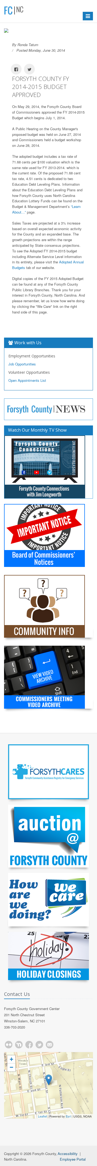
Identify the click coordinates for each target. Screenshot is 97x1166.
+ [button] (11, 1059)
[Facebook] (29, 1044)
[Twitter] (39, 1044)
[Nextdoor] (19, 1044)
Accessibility (68, 1153)
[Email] (49, 1044)
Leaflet (42, 1116)
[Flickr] (8, 1044)
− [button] (11, 1067)
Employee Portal (73, 1159)
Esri (68, 1116)
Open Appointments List (27, 380)
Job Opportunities (22, 364)
